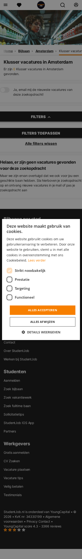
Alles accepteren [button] (42, 310)
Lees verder (37, 260)
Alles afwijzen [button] (42, 322)
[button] (41, 332)
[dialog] (41, 279)
